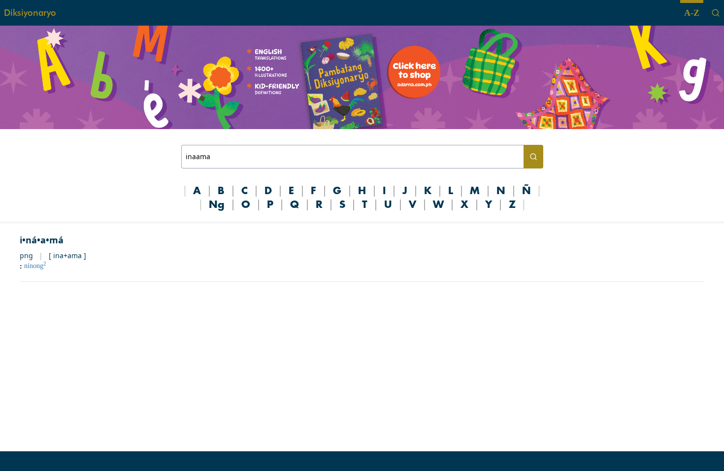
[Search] (715, 12)
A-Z (691, 13)
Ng (217, 205)
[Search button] (533, 156)
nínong (35, 265)
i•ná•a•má (42, 240)
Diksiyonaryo (30, 12)
